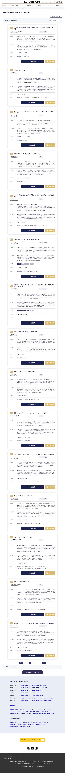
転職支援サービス (40, 5)
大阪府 (30, 695)
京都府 (26, 695)
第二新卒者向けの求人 (43, 722)
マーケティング (39, 709)
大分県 (37, 700)
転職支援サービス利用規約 (47, 761)
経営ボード (22, 709)
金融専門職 (23, 713)
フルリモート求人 (31, 724)
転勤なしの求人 (13, 724)
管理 (26, 709)
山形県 (41, 685)
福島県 (44, 685)
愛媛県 (48, 698)
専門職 (27, 711)
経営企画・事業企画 (14, 709)
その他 (52, 713)
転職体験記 (11, 5)
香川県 (44, 698)
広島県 (33, 698)
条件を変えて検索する (32, 672)
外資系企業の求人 (33, 722)
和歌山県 (41, 695)
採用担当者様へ (60, 5)
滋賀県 (22, 695)
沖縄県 (49, 700)
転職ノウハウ (50, 5)
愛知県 (30, 692)
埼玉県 (33, 687)
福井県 (33, 690)
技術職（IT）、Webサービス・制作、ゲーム (39, 711)
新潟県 (22, 690)
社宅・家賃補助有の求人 (25, 726)
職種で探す (12, 705)
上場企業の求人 (13, 722)
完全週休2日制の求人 (14, 726)
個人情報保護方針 (19, 763)
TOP (2, 8)
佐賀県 (26, 700)
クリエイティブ (13, 711)
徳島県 (41, 698)
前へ (21, 662)
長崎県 (30, 700)
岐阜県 (22, 692)
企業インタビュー (20, 5)
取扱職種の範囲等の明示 (30, 763)
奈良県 (37, 695)
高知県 (52, 698)
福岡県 (22, 700)
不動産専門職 (35, 713)
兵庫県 (33, 695)
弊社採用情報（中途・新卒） (25, 761)
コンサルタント (21, 711)
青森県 (26, 685)
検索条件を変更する (56, 16)
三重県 (33, 692)
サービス (48, 709)
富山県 (26, 690)
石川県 (30, 690)
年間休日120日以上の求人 (41, 724)
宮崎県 (41, 700)
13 (40, 662)
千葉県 (37, 687)
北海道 (22, 685)
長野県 (41, 690)
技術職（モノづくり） (14, 713)
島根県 (26, 698)
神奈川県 (45, 687)
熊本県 (33, 700)
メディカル (29, 713)
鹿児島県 (45, 700)
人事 (33, 709)
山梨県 (37, 690)
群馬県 (30, 687)
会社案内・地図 (13, 761)
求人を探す (7, 8)
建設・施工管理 (42, 713)
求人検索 (3, 5)
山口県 (37, 698)
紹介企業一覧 (30, 5)
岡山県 (30, 698)
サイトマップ (40, 763)
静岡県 (26, 692)
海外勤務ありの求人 (22, 724)
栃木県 (26, 687)
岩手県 (33, 685)
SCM (30, 709)
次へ (43, 662)
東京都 (41, 687)
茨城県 (22, 687)
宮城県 (37, 685)
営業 (44, 709)
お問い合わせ (47, 763)
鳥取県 (22, 698)
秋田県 (30, 685)
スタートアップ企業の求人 (23, 722)
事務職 (48, 713)
